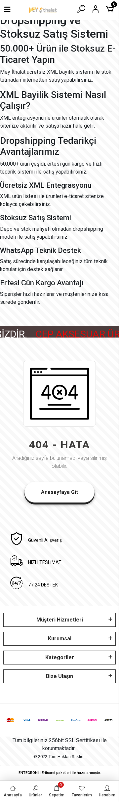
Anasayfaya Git (59, 492)
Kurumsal (59, 638)
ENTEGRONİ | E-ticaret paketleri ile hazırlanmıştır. (60, 773)
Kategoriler (59, 657)
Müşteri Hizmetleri (59, 620)
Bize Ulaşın (59, 676)
